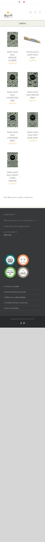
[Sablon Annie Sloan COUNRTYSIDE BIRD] (12, 72)
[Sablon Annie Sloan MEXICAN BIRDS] (32, 72)
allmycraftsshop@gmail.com (28, 6)
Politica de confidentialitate (15, 297)
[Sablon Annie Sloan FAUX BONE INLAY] (32, 112)
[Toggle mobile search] (35, 12)
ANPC (6, 235)
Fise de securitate (12, 308)
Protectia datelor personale (15, 292)
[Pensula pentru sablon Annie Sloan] (32, 32)
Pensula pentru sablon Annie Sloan (32, 55)
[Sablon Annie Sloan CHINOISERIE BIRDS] (12, 112)
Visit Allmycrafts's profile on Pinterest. (18, 197)
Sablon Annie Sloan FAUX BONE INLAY (32, 135)
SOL (10, 235)
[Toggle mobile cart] (30, 12)
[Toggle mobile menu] (40, 12)
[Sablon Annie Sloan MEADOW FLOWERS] (12, 32)
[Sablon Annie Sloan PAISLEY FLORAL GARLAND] (12, 152)
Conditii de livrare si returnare (16, 303)
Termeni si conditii (12, 286)
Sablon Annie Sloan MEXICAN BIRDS (32, 95)
